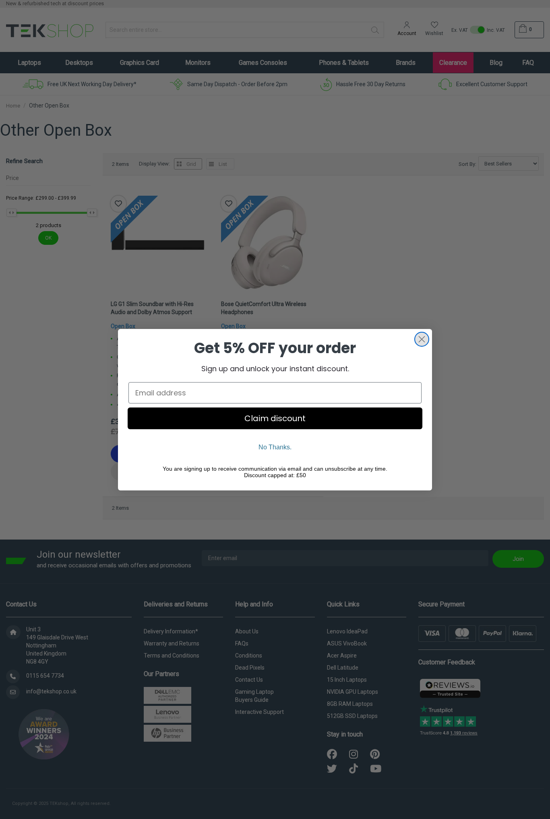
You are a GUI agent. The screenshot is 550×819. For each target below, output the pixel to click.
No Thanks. (275, 447)
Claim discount (275, 418)
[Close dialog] (422, 339)
